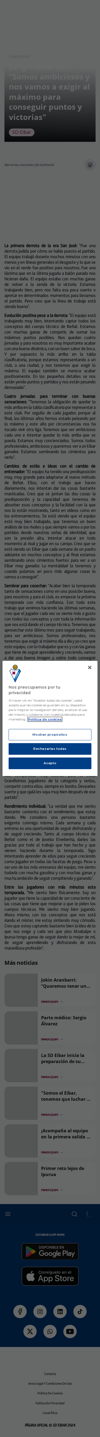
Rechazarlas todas (50, 749)
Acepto (50, 763)
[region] (50, 718)
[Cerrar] (90, 667)
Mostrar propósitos (49, 734)
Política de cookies (45, 719)
